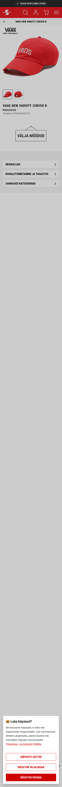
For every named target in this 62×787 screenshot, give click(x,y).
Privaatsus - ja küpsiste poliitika (23, 744)
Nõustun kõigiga (31, 777)
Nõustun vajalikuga (31, 767)
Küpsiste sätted (31, 757)
